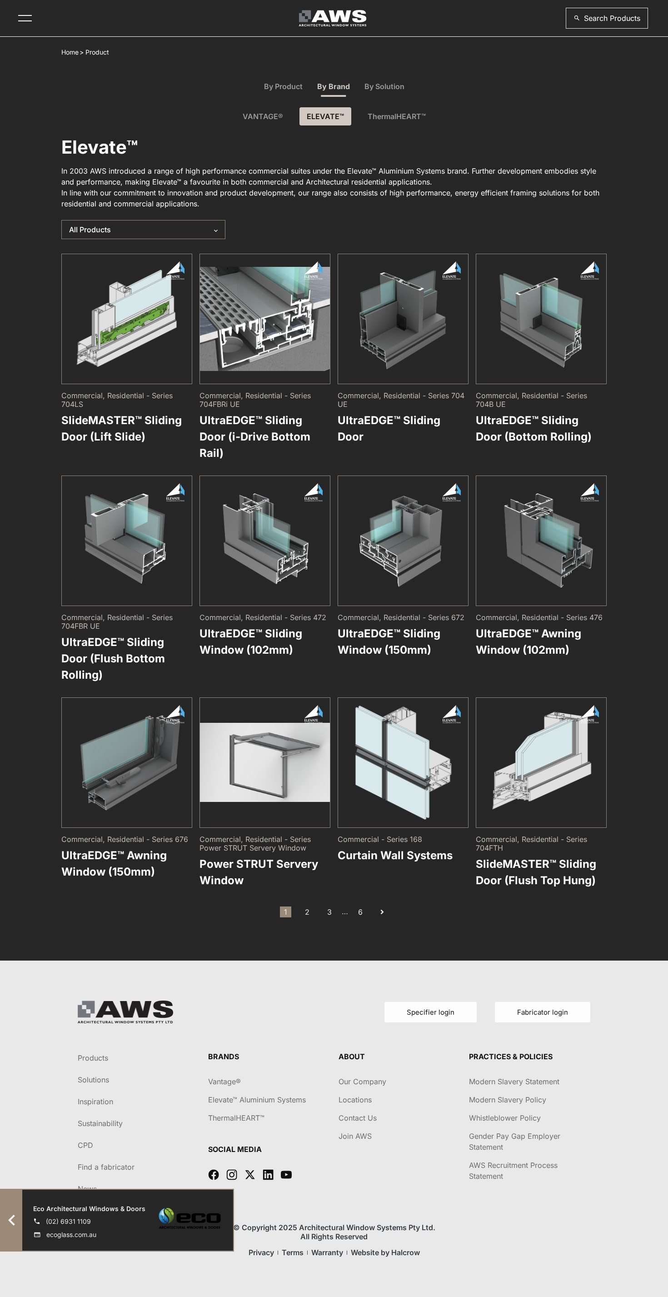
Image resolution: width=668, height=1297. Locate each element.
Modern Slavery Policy (507, 1099)
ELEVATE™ (325, 116)
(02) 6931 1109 (68, 1221)
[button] (607, 18)
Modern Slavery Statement (514, 1081)
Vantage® (224, 1081)
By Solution (384, 86)
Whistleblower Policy (505, 1117)
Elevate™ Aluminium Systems (257, 1099)
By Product (283, 86)
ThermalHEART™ (397, 116)
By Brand (333, 86)
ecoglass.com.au (71, 1234)
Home (70, 52)
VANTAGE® (263, 116)
